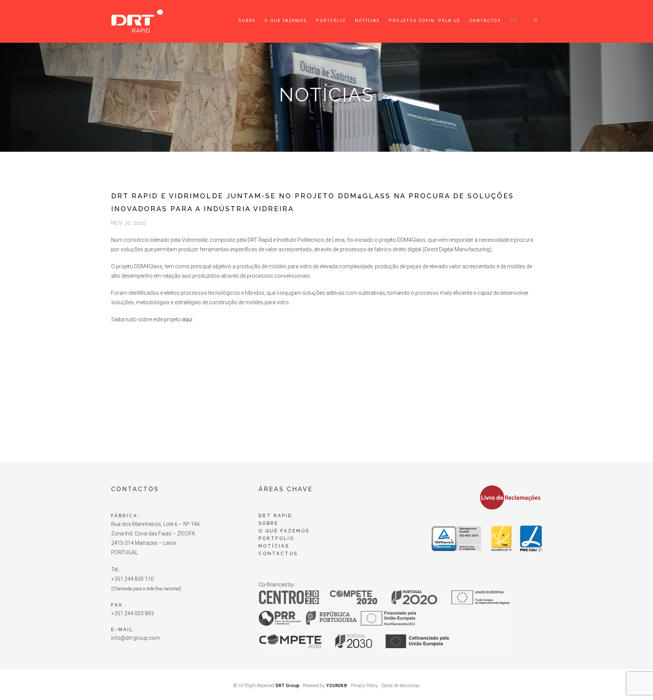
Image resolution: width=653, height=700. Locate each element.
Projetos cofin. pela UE (424, 20)
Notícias (367, 20)
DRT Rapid (275, 515)
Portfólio (331, 20)
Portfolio (276, 538)
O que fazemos (286, 20)
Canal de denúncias (400, 685)
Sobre (246, 20)
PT (513, 20)
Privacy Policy (364, 685)
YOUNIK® (336, 685)
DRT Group (287, 685)
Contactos (485, 20)
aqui (187, 319)
